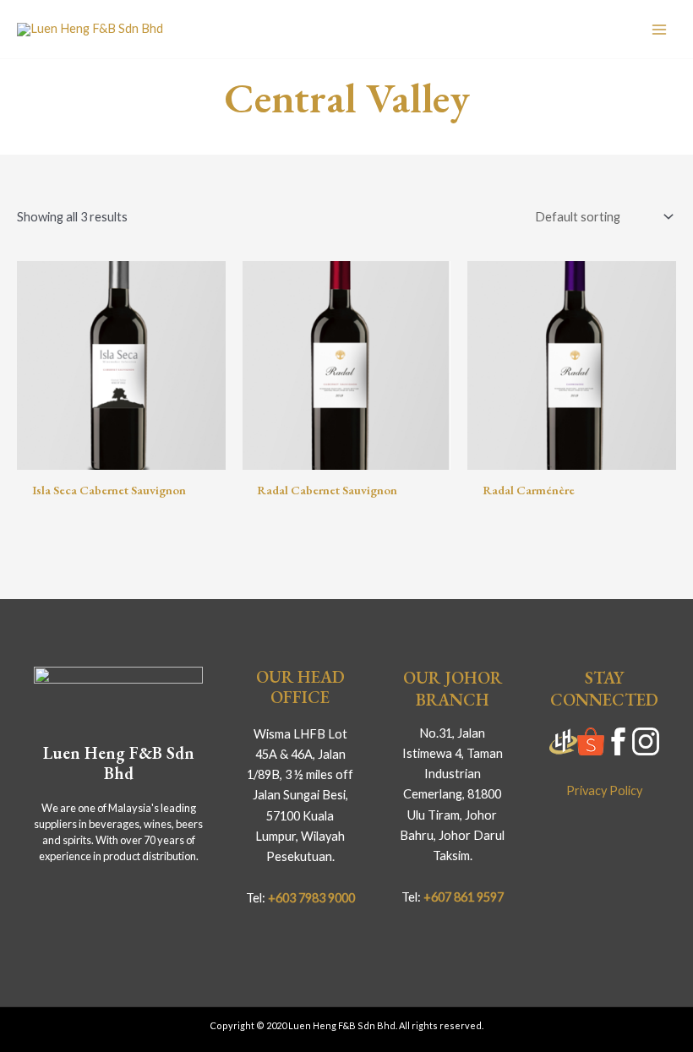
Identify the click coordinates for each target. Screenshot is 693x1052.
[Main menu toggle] (659, 29)
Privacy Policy (604, 790)
